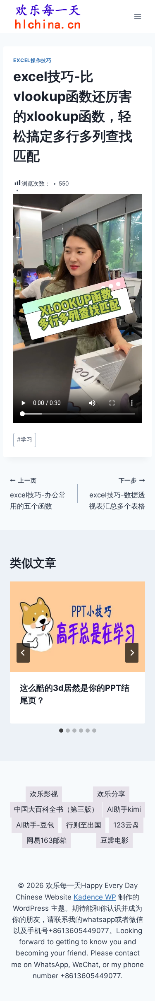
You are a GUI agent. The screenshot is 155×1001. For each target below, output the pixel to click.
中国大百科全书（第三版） (56, 809)
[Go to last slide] (23, 653)
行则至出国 (83, 825)
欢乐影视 (44, 794)
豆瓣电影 (114, 840)
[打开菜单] (137, 16)
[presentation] (77, 626)
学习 (24, 439)
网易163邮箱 (46, 840)
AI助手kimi (124, 809)
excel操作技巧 (32, 60)
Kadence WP (95, 897)
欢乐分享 (111, 794)
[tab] (61, 730)
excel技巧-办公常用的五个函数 (38, 493)
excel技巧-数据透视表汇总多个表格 (117, 493)
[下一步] (131, 653)
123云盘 (126, 825)
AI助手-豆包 (35, 825)
